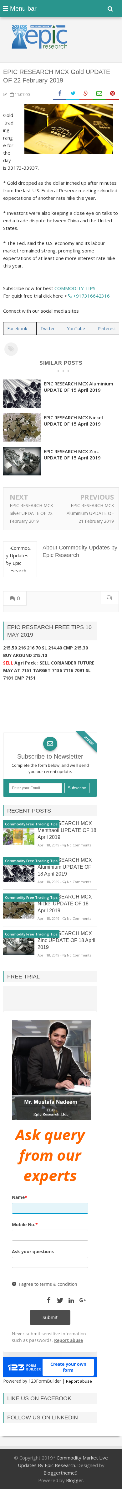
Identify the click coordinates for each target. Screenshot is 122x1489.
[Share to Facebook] (59, 93)
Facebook (17, 328)
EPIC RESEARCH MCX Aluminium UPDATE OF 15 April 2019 (78, 386)
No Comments (79, 845)
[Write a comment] (109, 597)
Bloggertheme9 (60, 1473)
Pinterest (107, 328)
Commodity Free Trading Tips (31, 824)
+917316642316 (91, 296)
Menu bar (22, 8)
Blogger (74, 1480)
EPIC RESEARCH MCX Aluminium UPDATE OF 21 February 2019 (90, 513)
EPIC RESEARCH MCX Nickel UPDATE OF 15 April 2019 (73, 420)
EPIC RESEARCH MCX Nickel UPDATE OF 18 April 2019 (65, 903)
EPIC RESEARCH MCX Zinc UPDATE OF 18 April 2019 (66, 940)
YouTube (76, 328)
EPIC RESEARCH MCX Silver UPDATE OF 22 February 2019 (31, 513)
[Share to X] (72, 93)
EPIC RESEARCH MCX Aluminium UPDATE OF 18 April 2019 (65, 867)
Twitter (47, 328)
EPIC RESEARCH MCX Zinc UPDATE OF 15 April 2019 (72, 454)
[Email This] (99, 93)
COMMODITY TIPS (74, 288)
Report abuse (79, 1381)
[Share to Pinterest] (112, 93)
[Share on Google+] (86, 93)
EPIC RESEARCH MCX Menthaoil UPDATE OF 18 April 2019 (67, 830)
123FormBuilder (44, 1381)
